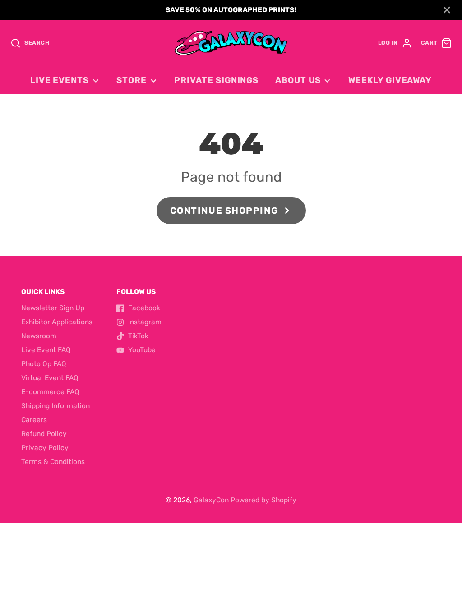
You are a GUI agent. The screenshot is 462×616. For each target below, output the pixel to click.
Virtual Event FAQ (50, 378)
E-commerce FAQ (50, 392)
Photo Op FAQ (43, 364)
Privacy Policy (45, 448)
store (131, 80)
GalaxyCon (211, 500)
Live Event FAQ (46, 350)
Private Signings (216, 80)
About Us (297, 80)
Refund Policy (44, 434)
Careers (34, 420)
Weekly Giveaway (390, 80)
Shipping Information (55, 406)
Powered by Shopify (263, 500)
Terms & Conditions (53, 462)
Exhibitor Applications (56, 322)
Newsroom (38, 336)
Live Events (59, 80)
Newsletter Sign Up (52, 308)
